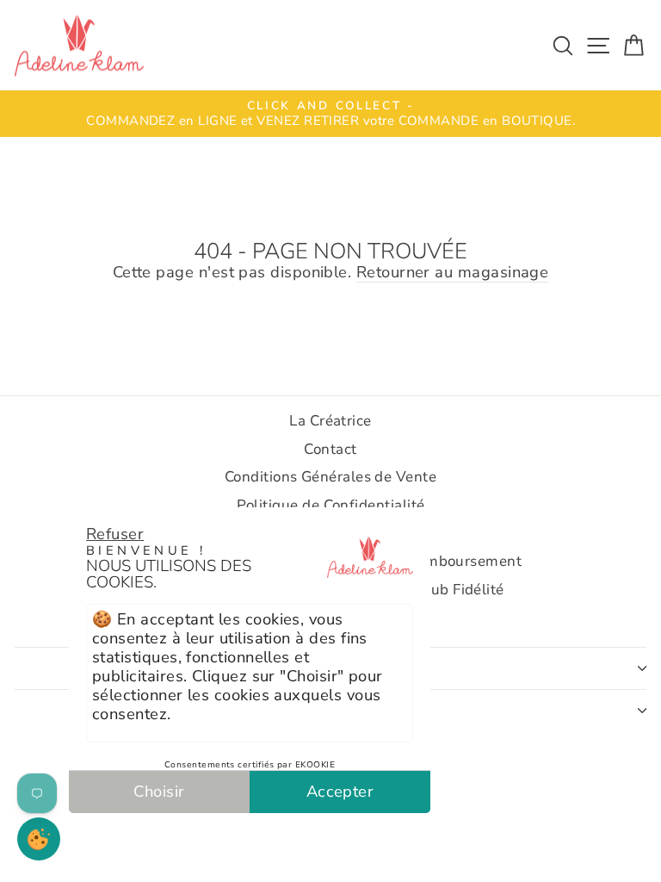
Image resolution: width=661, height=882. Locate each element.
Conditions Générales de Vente (330, 477)
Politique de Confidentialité (331, 505)
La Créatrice (330, 421)
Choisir (158, 791)
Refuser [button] (115, 533)
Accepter (340, 791)
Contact (330, 449)
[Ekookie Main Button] (38, 838)
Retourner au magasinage (452, 273)
